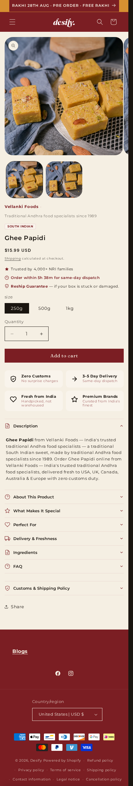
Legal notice (68, 779)
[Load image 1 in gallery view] (24, 179)
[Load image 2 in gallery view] (64, 179)
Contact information (31, 779)
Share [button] (17, 606)
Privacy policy (31, 770)
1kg (70, 308)
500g (44, 308)
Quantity (14, 321)
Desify (36, 760)
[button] (12, 22)
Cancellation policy (104, 779)
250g (17, 308)
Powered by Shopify (62, 760)
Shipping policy (101, 770)
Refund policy (100, 760)
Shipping (13, 258)
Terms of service (65, 770)
